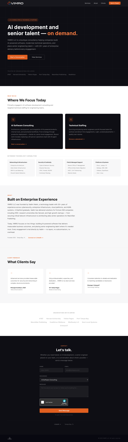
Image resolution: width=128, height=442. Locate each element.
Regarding (43, 376)
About (96, 3)
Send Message (64, 410)
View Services (37, 57)
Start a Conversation (17, 57)
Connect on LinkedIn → (35, 237)
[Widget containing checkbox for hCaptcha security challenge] (54, 402)
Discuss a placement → (76, 139)
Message (43, 384)
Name (41, 366)
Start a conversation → (19, 144)
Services (87, 3)
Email (67, 366)
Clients (103, 3)
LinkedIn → (57, 424)
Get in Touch (115, 3)
